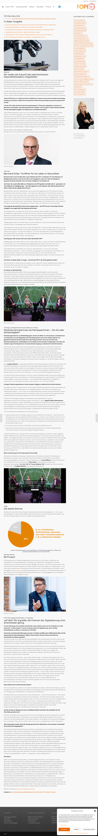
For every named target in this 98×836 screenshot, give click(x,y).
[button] (95, 811)
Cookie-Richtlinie (69, 833)
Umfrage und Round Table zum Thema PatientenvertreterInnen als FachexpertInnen (30, 30)
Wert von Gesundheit (79, 94)
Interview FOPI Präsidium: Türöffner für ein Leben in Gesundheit (24, 27)
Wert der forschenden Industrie (37, 18)
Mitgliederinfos (93, 1)
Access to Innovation (79, 20)
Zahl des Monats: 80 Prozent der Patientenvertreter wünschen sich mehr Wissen (29, 34)
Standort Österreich (79, 91)
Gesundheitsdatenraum (80, 56)
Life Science (77, 79)
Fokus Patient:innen (37, 792)
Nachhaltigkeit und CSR (87, 79)
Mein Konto (86, 1)
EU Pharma (77, 43)
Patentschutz (85, 81)
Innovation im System (79, 63)
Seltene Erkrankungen (79, 89)
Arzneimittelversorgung (17, 792)
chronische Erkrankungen (80, 35)
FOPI (44, 792)
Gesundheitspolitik (79, 58)
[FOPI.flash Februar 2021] (1, 418)
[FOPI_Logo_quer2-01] (86, 6)
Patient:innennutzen (79, 84)
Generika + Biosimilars (79, 48)
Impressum (86, 833)
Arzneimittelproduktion (80, 28)
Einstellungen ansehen (89, 829)
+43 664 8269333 (80, 136)
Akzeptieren (64, 829)
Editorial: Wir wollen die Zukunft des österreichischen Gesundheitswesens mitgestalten (31, 25)
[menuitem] (86, 1)
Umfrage (17, 570)
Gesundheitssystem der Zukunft (20, 18)
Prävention (89, 84)
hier (27, 516)
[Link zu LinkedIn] (59, 7)
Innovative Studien (78, 68)
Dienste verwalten (63, 825)
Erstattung (86, 40)
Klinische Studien (50, 792)
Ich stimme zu (35, 489)
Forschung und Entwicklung (86, 45)
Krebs (87, 71)
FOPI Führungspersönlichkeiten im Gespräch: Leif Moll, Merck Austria (25, 37)
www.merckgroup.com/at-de (26, 789)
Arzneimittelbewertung (80, 22)
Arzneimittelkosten (79, 25)
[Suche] (53, 6)
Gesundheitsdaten (79, 53)
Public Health (78, 86)
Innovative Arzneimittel (80, 66)
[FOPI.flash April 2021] (97, 418)
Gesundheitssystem (79, 61)
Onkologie (77, 81)
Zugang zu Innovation (50, 18)
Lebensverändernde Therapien (81, 76)
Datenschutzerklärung (78, 833)
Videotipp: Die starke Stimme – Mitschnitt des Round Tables (23, 32)
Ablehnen (76, 829)
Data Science (84, 38)
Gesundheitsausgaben (79, 51)
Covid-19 (76, 38)
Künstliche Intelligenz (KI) (80, 74)
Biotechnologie (78, 33)
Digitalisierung (28, 792)
